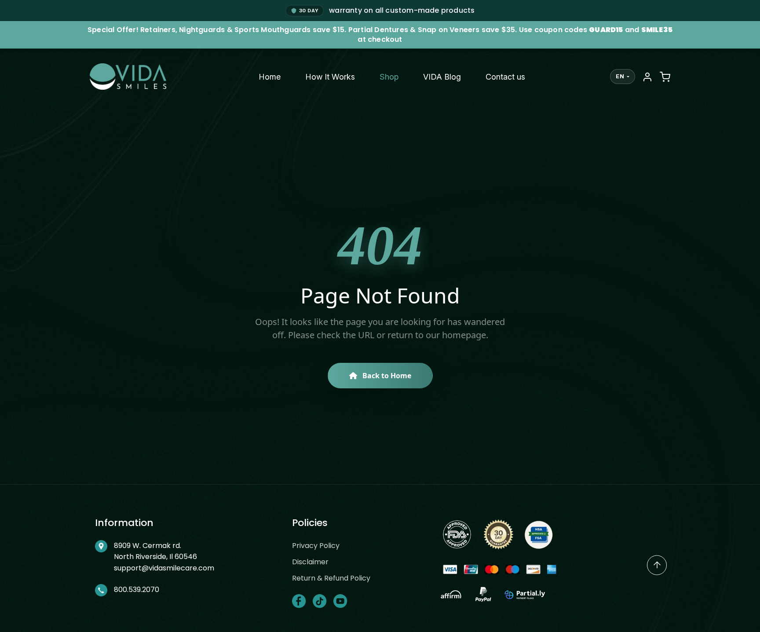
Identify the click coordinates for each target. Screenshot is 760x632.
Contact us (505, 76)
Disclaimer (310, 562)
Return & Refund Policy (331, 578)
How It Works (330, 76)
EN (620, 76)
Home (270, 76)
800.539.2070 (136, 590)
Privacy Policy (316, 546)
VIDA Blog (442, 76)
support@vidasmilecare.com (164, 568)
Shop (389, 76)
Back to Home (386, 375)
